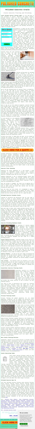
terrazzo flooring (8, 318)
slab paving (19, 347)
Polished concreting (6, 153)
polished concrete (5, 18)
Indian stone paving (17, 349)
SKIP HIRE (25, 348)
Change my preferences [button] (24, 425)
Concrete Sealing (5, 400)
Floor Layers (11, 405)
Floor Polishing (13, 406)
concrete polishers (23, 159)
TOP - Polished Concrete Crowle (8, 410)
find (5, 382)
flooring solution (29, 392)
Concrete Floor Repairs (11, 399)
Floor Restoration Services (7, 408)
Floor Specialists (25, 401)
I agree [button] (21, 423)
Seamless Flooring (20, 405)
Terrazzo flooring (5, 298)
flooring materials (18, 39)
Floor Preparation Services (26, 399)
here (7, 397)
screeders (14, 348)
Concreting (3, 405)
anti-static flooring (6, 365)
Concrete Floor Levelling (14, 401)
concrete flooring (17, 36)
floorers (22, 344)
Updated (13, 419)
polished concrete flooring (27, 366)
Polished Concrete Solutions (18, 400)
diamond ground (13, 133)
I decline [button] (25, 423)
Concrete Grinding (13, 403)
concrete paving (5, 347)
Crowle (21, 153)
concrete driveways (29, 343)
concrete (3, 163)
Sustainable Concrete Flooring (25, 406)
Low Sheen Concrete (28, 404)
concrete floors (30, 360)
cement (26, 143)
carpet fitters (10, 344)
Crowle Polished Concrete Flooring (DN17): (12, 15)
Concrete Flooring (6, 419)
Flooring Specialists (24, 403)
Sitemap (2, 419)
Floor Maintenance (16, 404)
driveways (3, 349)
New (10, 419)
